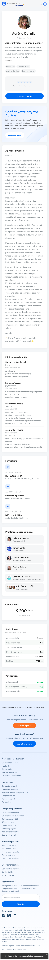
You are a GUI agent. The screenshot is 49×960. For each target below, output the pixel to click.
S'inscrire (20, 904)
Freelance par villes (10, 841)
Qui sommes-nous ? (10, 763)
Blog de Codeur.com (10, 772)
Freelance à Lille (8, 855)
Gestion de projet (9, 835)
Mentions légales (8, 946)
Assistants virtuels (25, 707)
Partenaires (6, 802)
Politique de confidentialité (25, 946)
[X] (9, 915)
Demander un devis (9, 786)
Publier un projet (15, 135)
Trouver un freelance (10, 789)
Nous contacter (8, 875)
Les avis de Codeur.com (11, 775)
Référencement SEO (10, 819)
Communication (28, 71)
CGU (38, 946)
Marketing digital (9, 828)
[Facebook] (3, 915)
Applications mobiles (10, 832)
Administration (23, 66)
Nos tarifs (6, 766)
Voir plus (8, 61)
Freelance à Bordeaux (10, 858)
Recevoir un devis (24, 96)
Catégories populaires (12, 808)
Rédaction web (8, 822)
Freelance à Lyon (9, 848)
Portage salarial (8, 799)
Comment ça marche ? (11, 869)
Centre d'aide (7, 872)
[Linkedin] (14, 915)
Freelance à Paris (9, 845)
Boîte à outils (7, 769)
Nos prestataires (8, 795)
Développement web (10, 812)
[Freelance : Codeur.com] (13, 3)
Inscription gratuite (24, 744)
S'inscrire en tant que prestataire (15, 792)
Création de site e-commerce (14, 816)
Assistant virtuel (12, 71)
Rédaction (10, 66)
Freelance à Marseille (10, 852)
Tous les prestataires (9, 707)
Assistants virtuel (22, 589)
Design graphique (9, 825)
